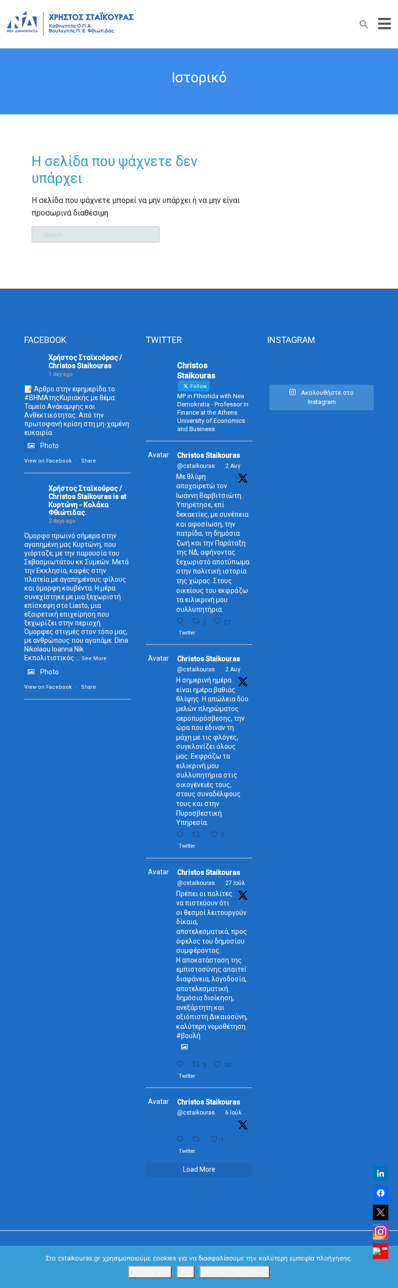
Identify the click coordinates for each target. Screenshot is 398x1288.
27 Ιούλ (235, 883)
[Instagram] (380, 1232)
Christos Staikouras (208, 455)
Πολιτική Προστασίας (234, 1272)
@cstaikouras (196, 466)
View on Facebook (48, 461)
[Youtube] (380, 1251)
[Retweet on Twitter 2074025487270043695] (198, 1139)
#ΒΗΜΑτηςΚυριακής (56, 398)
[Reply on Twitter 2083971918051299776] (182, 834)
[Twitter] (380, 1212)
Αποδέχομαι (150, 1272)
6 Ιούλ (233, 1112)
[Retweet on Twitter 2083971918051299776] (198, 834)
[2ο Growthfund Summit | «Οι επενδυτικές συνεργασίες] (320, 367)
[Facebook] (380, 1193)
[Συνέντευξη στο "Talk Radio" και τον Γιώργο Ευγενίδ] (357, 367)
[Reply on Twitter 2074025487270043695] (182, 1139)
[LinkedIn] (380, 1173)
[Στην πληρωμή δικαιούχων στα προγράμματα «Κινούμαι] (283, 367)
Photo (49, 446)
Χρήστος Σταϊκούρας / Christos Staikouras (85, 362)
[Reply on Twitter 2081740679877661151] (182, 1064)
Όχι (186, 1272)
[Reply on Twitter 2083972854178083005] (182, 621)
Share (88, 461)
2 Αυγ (232, 466)
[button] (364, 26)
